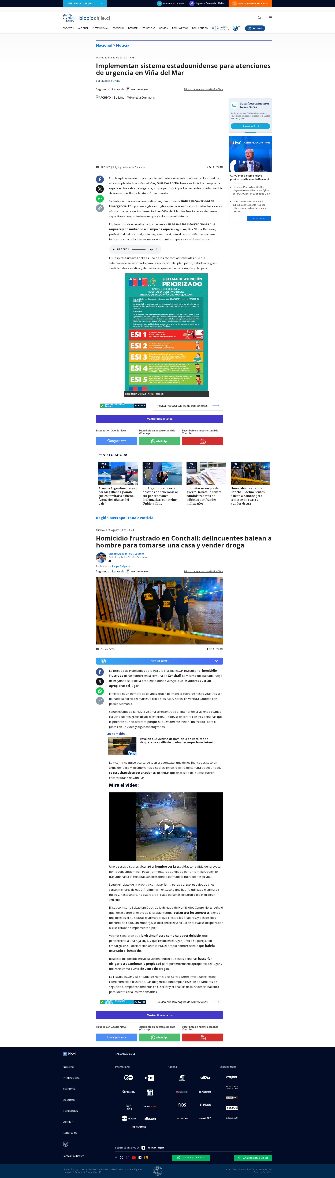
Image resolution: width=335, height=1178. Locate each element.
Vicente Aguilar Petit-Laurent (126, 553)
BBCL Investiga (180, 28)
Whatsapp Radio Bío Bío (255, 1157)
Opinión (163, 28)
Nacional (83, 28)
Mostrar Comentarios (160, 418)
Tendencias (149, 28)
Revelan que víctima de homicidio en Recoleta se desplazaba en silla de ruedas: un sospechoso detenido (178, 740)
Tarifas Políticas (72, 1155)
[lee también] (123, 746)
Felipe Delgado (121, 566)
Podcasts (68, 28)
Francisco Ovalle (110, 81)
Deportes (133, 28)
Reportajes (70, 1133)
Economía (118, 28)
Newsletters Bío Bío (173, 3)
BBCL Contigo (200, 28)
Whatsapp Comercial (193, 1157)
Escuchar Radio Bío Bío (251, 3)
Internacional (100, 28)
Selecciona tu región (80, 3)
